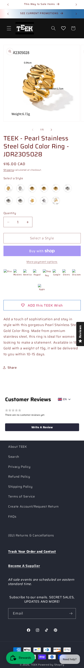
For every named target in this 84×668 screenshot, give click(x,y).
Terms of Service (21, 496)
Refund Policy (19, 476)
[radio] (8, 188)
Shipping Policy (20, 486)
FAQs (12, 516)
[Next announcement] (76, 4)
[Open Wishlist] (63, 28)
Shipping (8, 170)
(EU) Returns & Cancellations (31, 535)
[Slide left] (32, 129)
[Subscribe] (71, 613)
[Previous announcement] (7, 4)
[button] (9, 28)
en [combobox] (65, 399)
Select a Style (13, 178)
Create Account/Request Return (33, 506)
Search (13, 456)
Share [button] (12, 367)
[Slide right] (51, 129)
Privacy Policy (19, 466)
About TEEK (17, 446)
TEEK (34, 665)
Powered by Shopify (51, 665)
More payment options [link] (42, 262)
